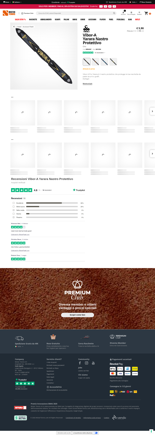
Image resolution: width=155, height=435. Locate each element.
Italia (19, 346)
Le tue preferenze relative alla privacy (82, 433)
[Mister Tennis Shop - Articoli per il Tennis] (9, 13)
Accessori (92, 19)
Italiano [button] (17, 2)
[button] (7, 2)
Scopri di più (77, 411)
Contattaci (50, 383)
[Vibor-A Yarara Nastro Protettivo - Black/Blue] (104, 62)
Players (103, 19)
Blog (130, 19)
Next (152, 111)
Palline (66, 19)
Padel (111, 19)
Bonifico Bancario (116, 378)
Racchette (33, 19)
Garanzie (50, 380)
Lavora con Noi (83, 371)
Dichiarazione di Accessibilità (57, 390)
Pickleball (121, 19)
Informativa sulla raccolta (64, 433)
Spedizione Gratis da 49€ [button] (122, 2)
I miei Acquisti (52, 362)
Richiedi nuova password (55, 365)
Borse (75, 19)
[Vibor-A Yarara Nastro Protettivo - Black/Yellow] (113, 62)
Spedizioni (50, 371)
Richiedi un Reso (52, 368)
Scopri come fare (77, 315)
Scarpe (57, 19)
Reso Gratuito (146, 2)
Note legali (50, 377)
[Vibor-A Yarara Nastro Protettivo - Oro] (86, 62)
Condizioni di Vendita (73, 418)
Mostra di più (87, 83)
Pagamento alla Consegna (119, 381)
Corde (82, 19)
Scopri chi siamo (84, 378)
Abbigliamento (45, 19)
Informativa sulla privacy (92, 418)
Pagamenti (50, 374)
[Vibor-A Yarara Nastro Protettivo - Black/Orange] (95, 62)
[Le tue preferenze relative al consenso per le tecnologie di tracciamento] (151, 431)
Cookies (106, 418)
